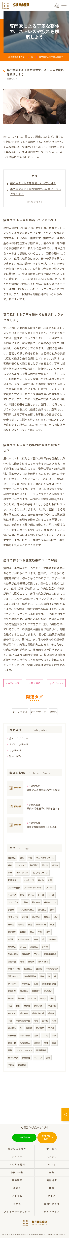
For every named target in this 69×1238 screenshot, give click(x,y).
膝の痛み (36, 902)
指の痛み (28, 968)
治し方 (23, 946)
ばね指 (39, 968)
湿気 (36, 1035)
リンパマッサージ (40, 872)
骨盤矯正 (12, 857)
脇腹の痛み (25, 1042)
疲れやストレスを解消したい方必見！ (33, 183)
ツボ (10, 872)
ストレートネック (24, 1050)
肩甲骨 (45, 946)
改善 (54, 1020)
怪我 (22, 894)
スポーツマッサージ (33, 887)
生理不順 (52, 1005)
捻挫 (18, 1005)
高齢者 (21, 924)
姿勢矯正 (34, 865)
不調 (10, 1020)
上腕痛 (25, 902)
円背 (10, 1005)
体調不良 (12, 1042)
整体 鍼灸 (15, 756)
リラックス (13, 917)
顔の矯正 (40, 1028)
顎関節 (11, 939)
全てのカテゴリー (18, 738)
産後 (10, 1050)
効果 (50, 880)
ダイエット (13, 983)
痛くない (12, 1013)
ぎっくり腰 (13, 1057)
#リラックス (20, 712)
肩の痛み (24, 990)
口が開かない (24, 939)
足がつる (32, 998)
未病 (36, 939)
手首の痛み (13, 954)
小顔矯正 (26, 983)
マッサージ (15, 750)
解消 (22, 961)
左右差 (25, 917)
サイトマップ (52, 1211)
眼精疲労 (36, 990)
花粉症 (51, 1013)
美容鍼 (55, 865)
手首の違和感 (38, 1013)
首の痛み (12, 1028)
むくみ (31, 894)
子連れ (11, 1064)
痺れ (56, 917)
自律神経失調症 (49, 983)
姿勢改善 (12, 961)
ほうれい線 (41, 924)
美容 (30, 924)
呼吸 (36, 1020)
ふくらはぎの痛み (26, 909)
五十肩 (51, 894)
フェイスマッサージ (45, 857)
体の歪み (36, 917)
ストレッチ (21, 865)
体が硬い (12, 931)
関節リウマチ (14, 976)
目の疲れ (48, 990)
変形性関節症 (30, 976)
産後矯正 (34, 946)
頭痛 (54, 1042)
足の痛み (42, 909)
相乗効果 (12, 990)
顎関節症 (26, 1057)
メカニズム (13, 902)
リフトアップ (22, 872)
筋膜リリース (14, 880)
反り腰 (45, 1020)
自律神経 (22, 1064)
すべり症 (52, 939)
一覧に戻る (34, 683)
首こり (41, 880)
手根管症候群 (52, 968)
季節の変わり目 (23, 1020)
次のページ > (56, 683)
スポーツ (50, 887)
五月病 (51, 1028)
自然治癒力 (39, 1005)
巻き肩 (27, 1005)
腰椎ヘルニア (50, 902)
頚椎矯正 (12, 1035)
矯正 (52, 924)
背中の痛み (43, 961)
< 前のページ (12, 683)
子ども (37, 954)
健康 (42, 976)
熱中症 (11, 998)
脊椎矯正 (26, 954)
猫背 (48, 1057)
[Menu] (64, 5)
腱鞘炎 (47, 917)
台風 (54, 1035)
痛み (32, 931)
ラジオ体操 (25, 1035)
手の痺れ (24, 1013)
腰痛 (10, 865)
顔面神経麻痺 (50, 954)
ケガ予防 (12, 894)
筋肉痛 (21, 998)
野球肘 (11, 924)
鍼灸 (22, 857)
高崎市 (37, 1042)
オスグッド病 (14, 968)
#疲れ (53, 712)
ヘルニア (38, 1057)
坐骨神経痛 (41, 1050)
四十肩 (41, 894)
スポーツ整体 (14, 887)
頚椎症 (23, 931)
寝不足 (43, 998)
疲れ (52, 909)
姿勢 (48, 931)
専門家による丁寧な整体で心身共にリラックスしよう (35, 191)
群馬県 (31, 961)
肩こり (45, 865)
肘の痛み (12, 946)
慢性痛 (29, 1028)
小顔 (30, 857)
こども (45, 1035)
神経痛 (11, 909)
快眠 (52, 998)
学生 (40, 931)
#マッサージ (38, 712)
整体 (46, 1042)
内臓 (36, 983)
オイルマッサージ (18, 744)
